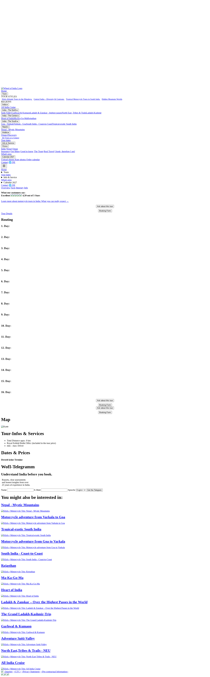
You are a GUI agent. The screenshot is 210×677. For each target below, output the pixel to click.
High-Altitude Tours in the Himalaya (17, 99)
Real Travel (49, 151)
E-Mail (37, 490)
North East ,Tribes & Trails (74, 113)
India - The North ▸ (10, 110)
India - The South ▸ (10, 121)
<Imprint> (8, 671)
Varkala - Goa (20, 124)
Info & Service (8, 143)
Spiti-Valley (6, 113)
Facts (13, 188)
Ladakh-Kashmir (93, 113)
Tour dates (6, 140)
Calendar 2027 (8, 157)
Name (4, 490)
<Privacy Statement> (31, 671)
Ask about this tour (105, 206)
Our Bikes (15, 151)
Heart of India (7, 118)
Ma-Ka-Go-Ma (20, 118)
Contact (4, 162)
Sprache (71, 490)
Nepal (9, 149)
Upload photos (8, 159)
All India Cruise (8, 107)
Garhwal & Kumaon (21, 113)
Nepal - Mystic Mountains (13, 129)
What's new (6, 154)
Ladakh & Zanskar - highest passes (46, 113)
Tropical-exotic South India (64, 124)
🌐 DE (12, 162)
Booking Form (105, 211)
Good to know (26, 151)
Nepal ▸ (5, 127)
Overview (5, 188)
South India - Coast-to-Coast (39, 124)
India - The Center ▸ (10, 116)
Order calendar (33, 159)
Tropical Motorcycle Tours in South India (83, 99)
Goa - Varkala (7, 124)
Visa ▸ (5, 146)
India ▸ (5, 104)
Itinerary (20, 188)
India (3, 149)
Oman (15, 149)
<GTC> (17, 671)
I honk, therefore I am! (65, 151)
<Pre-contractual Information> (54, 671)
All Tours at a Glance (10, 138)
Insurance (5, 151)
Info (26, 188)
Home (4, 91)
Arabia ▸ (5, 132)
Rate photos (20, 159)
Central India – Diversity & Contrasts (49, 99)
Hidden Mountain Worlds (112, 99)
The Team (38, 151)
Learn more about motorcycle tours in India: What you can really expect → (35, 201)
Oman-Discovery (9, 135)
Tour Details (6, 213)
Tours (4, 94)
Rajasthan (31, 118)
